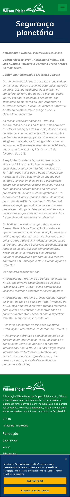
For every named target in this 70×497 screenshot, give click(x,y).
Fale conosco (10, 453)
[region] (35, 475)
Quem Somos (10, 440)
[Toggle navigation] (62, 7)
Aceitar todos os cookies (35, 490)
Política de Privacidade (15, 425)
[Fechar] (66, 459)
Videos (6, 446)
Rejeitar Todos (35, 481)
